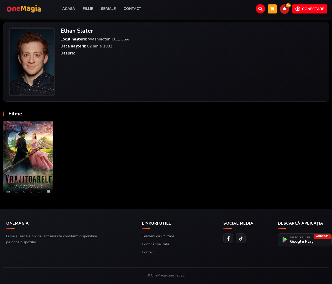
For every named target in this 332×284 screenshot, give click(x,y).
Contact (132, 8)
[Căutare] (260, 8)
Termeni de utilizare (158, 236)
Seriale (108, 8)
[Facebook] (228, 238)
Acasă (68, 8)
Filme (88, 8)
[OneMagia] (24, 9)
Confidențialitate (155, 244)
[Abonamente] (272, 8)
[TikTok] (241, 238)
